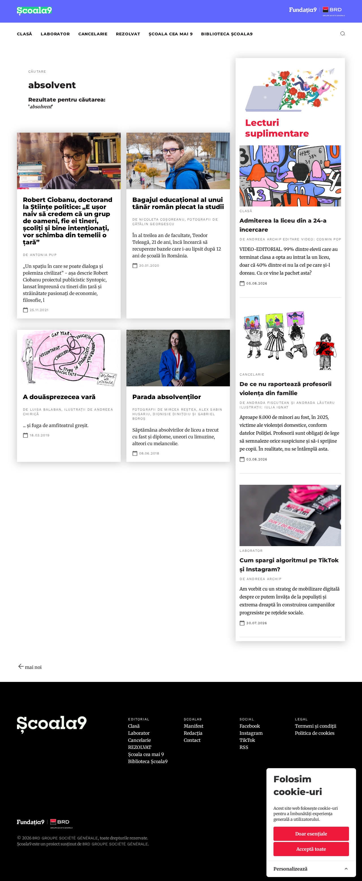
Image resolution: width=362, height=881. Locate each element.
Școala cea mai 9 (171, 34)
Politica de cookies (315, 733)
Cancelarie (92, 34)
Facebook (250, 726)
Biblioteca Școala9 (227, 34)
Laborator (55, 34)
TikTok (247, 740)
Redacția (193, 733)
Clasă (24, 34)
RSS (244, 747)
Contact (192, 740)
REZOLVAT (128, 34)
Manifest (193, 726)
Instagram (251, 733)
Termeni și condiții (315, 726)
